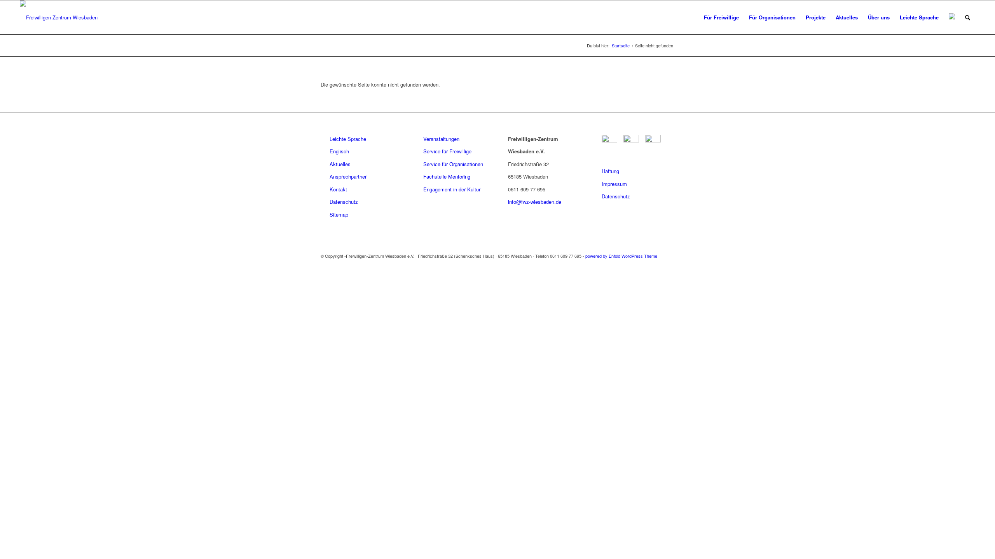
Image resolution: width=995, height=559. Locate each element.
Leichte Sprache (348, 138)
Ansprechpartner (348, 176)
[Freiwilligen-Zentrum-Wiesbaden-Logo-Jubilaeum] (59, 17)
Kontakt (338, 189)
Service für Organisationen (453, 164)
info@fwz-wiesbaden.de (534, 201)
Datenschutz (344, 201)
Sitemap (339, 214)
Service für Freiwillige (447, 151)
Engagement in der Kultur (451, 189)
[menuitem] (721, 17)
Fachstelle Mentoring (446, 176)
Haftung (610, 171)
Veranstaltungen (441, 138)
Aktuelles (340, 164)
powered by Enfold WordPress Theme (621, 256)
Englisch (339, 151)
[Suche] (967, 17)
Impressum (614, 183)
